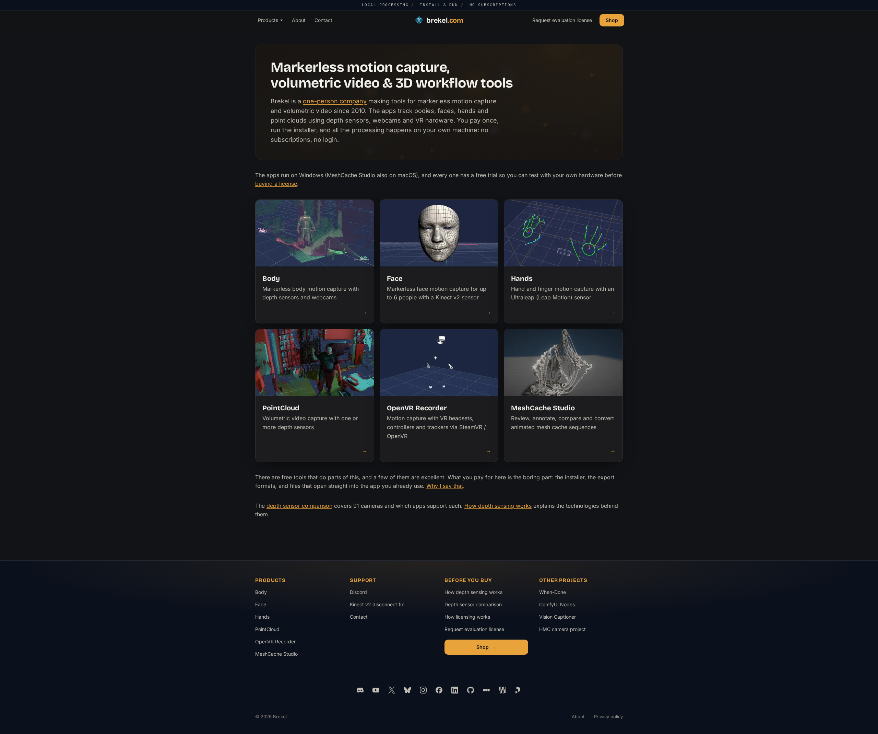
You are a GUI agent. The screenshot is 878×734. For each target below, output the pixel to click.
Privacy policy (608, 716)
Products (268, 20)
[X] (391, 690)
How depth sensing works (498, 505)
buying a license (276, 183)
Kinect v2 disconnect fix (377, 604)
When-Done (562, 593)
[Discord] (360, 690)
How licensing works (467, 617)
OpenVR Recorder (275, 641)
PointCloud (267, 629)
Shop (612, 20)
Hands (262, 617)
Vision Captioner (562, 618)
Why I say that (444, 485)
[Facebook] (439, 690)
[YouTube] (375, 690)
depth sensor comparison (299, 505)
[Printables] (517, 690)
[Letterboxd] (486, 690)
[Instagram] (423, 690)
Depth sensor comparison (473, 604)
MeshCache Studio (276, 654)
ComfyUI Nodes (562, 606)
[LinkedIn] (454, 690)
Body (261, 592)
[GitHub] (470, 690)
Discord (358, 592)
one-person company (335, 101)
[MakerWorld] (502, 690)
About (299, 20)
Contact (323, 20)
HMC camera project (562, 630)
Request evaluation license (562, 20)
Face (260, 604)
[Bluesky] (407, 690)
